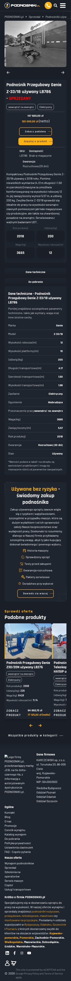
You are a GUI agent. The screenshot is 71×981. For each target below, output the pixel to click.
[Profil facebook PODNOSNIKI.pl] (14, 953)
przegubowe (13, 915)
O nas (8, 821)
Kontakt (10, 812)
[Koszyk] (13, 963)
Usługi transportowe (18, 889)
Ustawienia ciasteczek (19, 847)
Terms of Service (53, 973)
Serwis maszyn (14, 880)
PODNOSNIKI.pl (14, 16)
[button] (62, 5)
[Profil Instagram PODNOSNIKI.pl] (22, 953)
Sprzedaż (34, 16)
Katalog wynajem (15, 834)
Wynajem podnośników (19, 863)
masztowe (46, 915)
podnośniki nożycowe (45, 911)
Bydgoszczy (31, 924)
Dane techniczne (35, 272)
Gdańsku (45, 924)
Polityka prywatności (18, 843)
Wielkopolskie (14, 942)
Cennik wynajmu (15, 830)
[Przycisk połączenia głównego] (48, 5)
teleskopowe (30, 915)
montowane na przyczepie (21, 920)
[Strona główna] (22, 5)
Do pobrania (35, 282)
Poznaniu (11, 928)
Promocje (11, 825)
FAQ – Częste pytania (18, 851)
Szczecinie (59, 924)
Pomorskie (27, 937)
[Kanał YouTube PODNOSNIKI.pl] (29, 953)
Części (9, 885)
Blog (7, 817)
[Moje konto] (7, 963)
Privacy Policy (31, 973)
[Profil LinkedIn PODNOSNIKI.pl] (7, 953)
